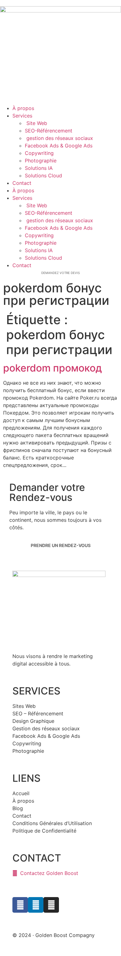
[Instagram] (51, 905)
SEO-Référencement (48, 130)
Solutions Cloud (43, 175)
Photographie (40, 160)
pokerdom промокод (52, 368)
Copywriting (39, 153)
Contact (21, 183)
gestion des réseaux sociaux (60, 138)
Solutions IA (39, 168)
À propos (23, 108)
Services (22, 116)
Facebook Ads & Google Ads (58, 145)
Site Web (36, 123)
